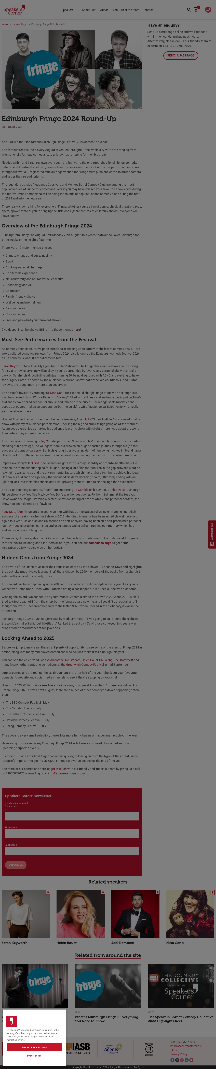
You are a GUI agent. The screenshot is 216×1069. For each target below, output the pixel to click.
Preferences (34, 1056)
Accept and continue (34, 1047)
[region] (34, 1037)
